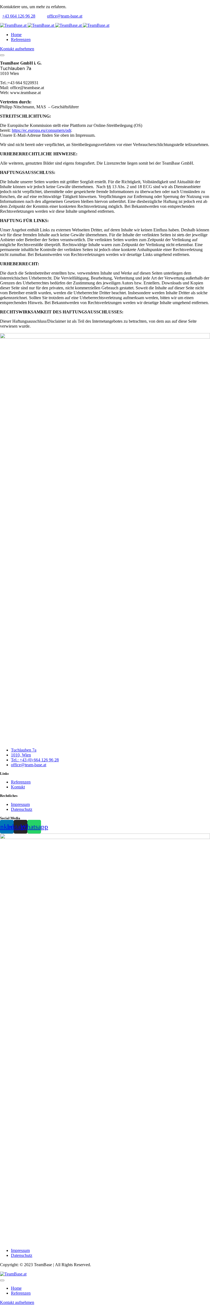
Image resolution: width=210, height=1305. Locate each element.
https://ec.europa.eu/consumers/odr (41, 130)
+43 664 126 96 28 (18, 16)
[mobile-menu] (2, 55)
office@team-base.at (64, 16)
